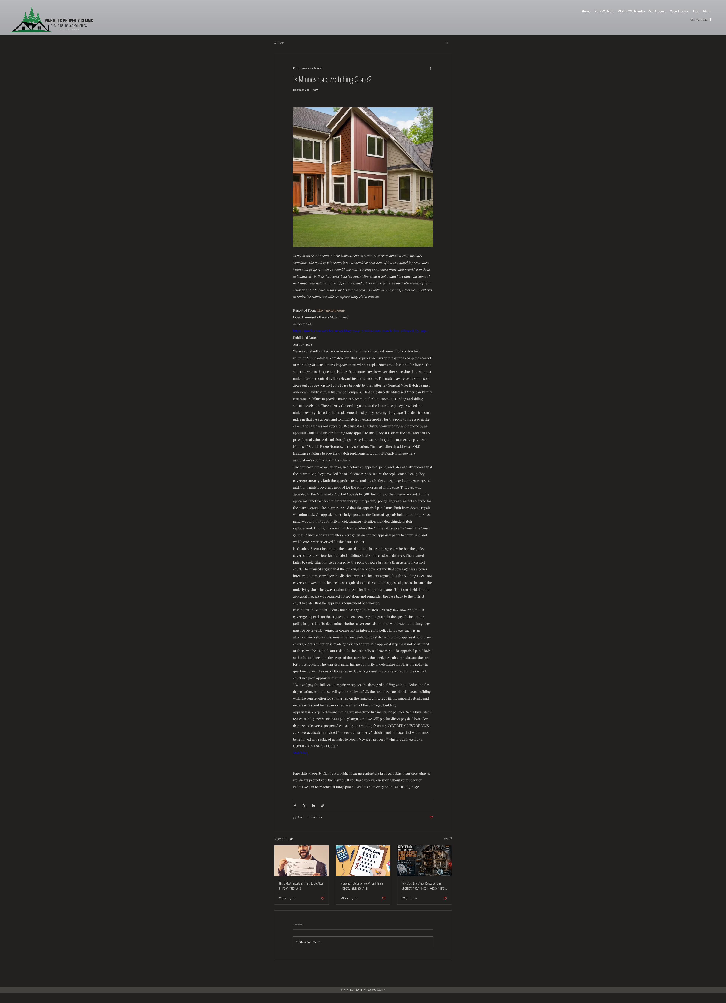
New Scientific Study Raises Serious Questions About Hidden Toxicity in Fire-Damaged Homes (423, 885)
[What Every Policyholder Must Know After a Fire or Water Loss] (301, 860)
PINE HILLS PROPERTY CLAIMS (69, 20)
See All (448, 838)
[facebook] (710, 19)
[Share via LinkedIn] (313, 805)
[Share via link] (322, 805)
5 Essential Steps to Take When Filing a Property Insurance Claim (361, 885)
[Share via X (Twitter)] (304, 805)
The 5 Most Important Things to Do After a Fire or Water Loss (301, 885)
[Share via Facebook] (295, 805)
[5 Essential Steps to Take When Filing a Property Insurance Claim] (363, 860)
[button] (447, 42)
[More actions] (430, 68)
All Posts (279, 43)
